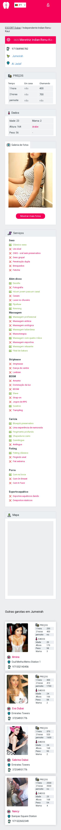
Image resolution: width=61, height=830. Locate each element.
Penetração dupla (21, 261)
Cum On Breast (20, 478)
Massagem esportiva (23, 342)
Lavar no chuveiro (21, 300)
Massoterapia (19, 334)
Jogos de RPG (20, 401)
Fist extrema (19, 461)
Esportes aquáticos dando (26, 496)
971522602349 (20, 821)
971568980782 (20, 48)
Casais (16, 296)
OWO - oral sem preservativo (27, 253)
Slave (15, 393)
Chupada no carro (21, 436)
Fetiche (16, 270)
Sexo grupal (19, 257)
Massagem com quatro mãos (27, 338)
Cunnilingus (18, 440)
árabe (35, 126)
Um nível (17, 249)
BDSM (16, 389)
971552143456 (20, 666)
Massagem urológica (23, 325)
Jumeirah (17, 56)
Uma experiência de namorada (28, 427)
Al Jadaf (16, 63)
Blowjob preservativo (23, 423)
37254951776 (19, 718)
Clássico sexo (20, 244)
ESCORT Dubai (13, 27)
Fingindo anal (19, 457)
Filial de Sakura (20, 350)
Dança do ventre (21, 368)
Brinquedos (18, 266)
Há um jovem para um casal (26, 291)
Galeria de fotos (19, 145)
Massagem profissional (24, 317)
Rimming (17, 308)
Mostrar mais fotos (30, 216)
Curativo (17, 406)
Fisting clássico (20, 453)
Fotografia (18, 287)
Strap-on (17, 397)
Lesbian (17, 372)
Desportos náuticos (22, 500)
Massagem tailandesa (24, 329)
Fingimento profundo (23, 432)
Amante (17, 380)
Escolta (16, 283)
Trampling (18, 410)
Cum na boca (19, 474)
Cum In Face (19, 483)
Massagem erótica (22, 321)
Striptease (18, 364)
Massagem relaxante (23, 346)
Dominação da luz (22, 385)
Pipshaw (17, 304)
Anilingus (17, 444)
